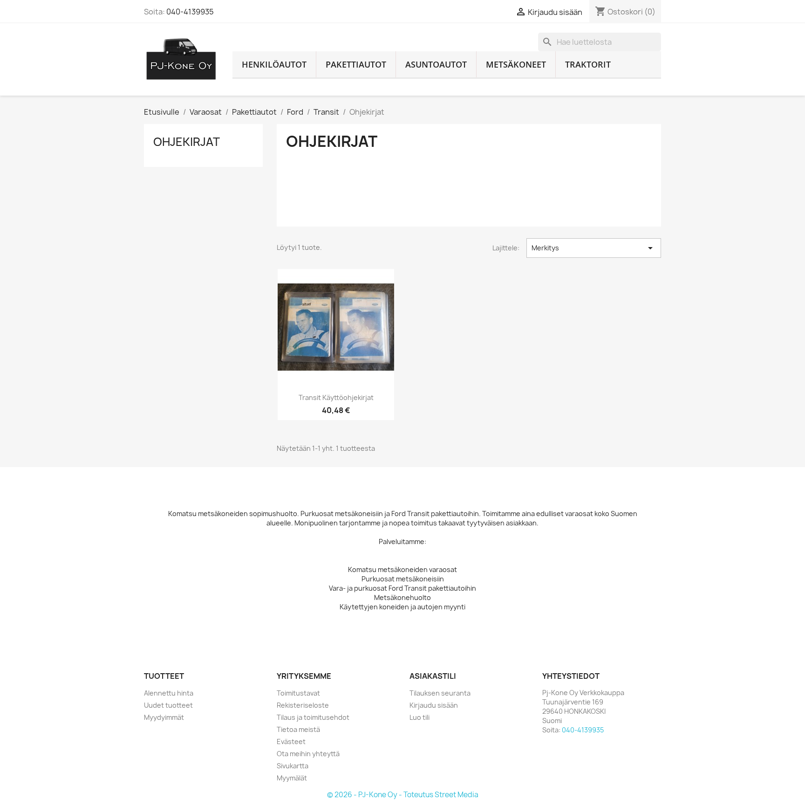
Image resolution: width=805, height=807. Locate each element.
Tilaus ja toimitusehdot (313, 717)
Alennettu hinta (168, 693)
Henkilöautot (274, 64)
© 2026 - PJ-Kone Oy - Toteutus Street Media (402, 795)
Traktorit (588, 64)
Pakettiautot (356, 64)
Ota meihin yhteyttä (308, 753)
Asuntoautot (436, 64)
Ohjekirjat (186, 142)
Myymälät (292, 777)
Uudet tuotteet (168, 705)
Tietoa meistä (298, 729)
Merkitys (594, 248)
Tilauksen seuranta (440, 693)
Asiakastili (432, 676)
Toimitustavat (298, 693)
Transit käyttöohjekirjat (336, 397)
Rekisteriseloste (303, 705)
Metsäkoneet (516, 64)
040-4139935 (190, 12)
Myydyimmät (164, 717)
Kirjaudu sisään (433, 705)
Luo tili (419, 717)
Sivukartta (292, 765)
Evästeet (291, 741)
